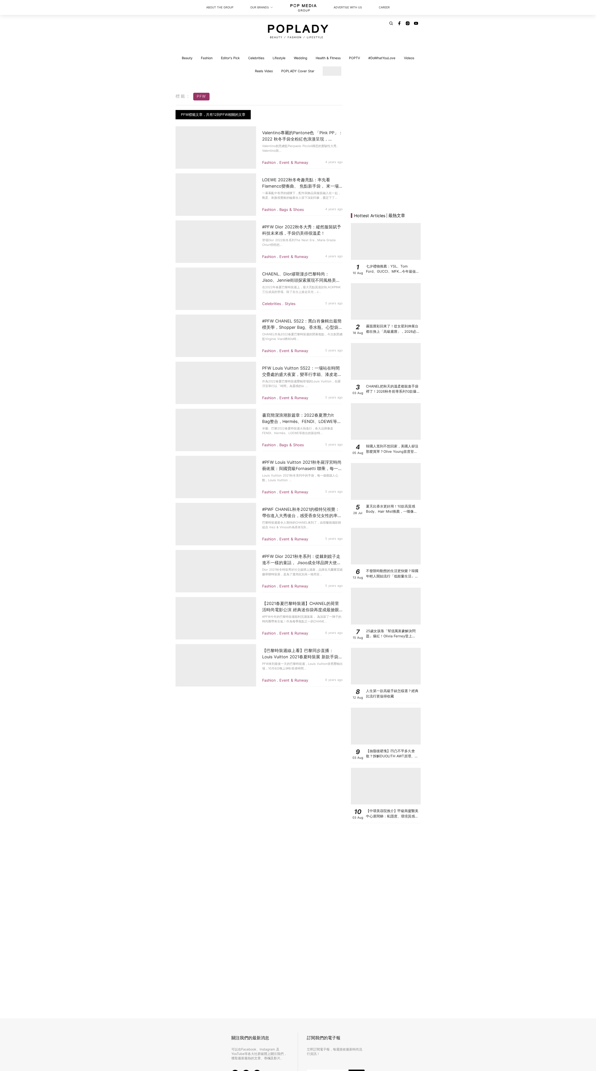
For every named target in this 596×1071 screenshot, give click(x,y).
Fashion (207, 58)
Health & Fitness (328, 58)
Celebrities (256, 58)
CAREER (384, 7)
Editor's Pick (230, 58)
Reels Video (264, 71)
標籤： (183, 96)
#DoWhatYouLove (381, 58)
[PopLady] (298, 31)
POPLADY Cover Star (297, 71)
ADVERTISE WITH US (348, 7)
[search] (391, 23)
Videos (409, 58)
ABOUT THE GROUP (220, 7)
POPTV (354, 58)
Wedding (300, 58)
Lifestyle (279, 58)
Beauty (187, 58)
